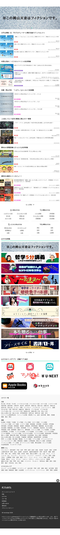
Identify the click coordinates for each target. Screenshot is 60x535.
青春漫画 (3, 429)
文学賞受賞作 (24, 413)
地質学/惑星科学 (33, 452)
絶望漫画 (45, 435)
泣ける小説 (4, 409)
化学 (21, 450)
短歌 (42, 413)
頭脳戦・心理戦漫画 (29, 441)
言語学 (41, 450)
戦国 (19, 453)
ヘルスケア (38, 455)
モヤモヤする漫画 (27, 433)
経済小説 (3, 407)
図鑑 (2, 417)
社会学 (46, 450)
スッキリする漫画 (20, 431)
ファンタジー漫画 (38, 216)
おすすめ (4, 496)
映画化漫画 (48, 433)
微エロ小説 (15, 413)
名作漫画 (45, 437)
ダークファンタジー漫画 (27, 442)
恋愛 (17, 457)
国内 (51, 461)
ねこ (9, 455)
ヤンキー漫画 (27, 439)
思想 (54, 461)
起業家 (56, 470)
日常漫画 (10, 426)
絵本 (38, 415)
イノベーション (40, 470)
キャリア (3, 468)
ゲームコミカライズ (46, 439)
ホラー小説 (8, 218)
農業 (49, 452)
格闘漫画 (36, 428)
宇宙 (18, 450)
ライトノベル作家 (22, 415)
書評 (6, 463)
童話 (6, 417)
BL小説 (3, 404)
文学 (2, 453)
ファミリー (31, 455)
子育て (3, 457)
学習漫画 (55, 433)
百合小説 (10, 407)
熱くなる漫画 (16, 437)
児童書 (53, 415)
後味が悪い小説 (35, 411)
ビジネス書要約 (12, 468)
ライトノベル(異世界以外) (8, 415)
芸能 (52, 457)
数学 (11, 452)
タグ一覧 (4, 498)
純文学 (22, 405)
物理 (53, 452)
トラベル (3, 455)
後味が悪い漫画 (14, 435)
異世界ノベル (32, 415)
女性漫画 (38, 424)
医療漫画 (10, 428)
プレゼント (35, 461)
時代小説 (21, 218)
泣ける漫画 (49, 428)
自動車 (48, 459)
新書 (22, 461)
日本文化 (11, 463)
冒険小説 (27, 409)
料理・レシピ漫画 (6, 439)
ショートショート (46, 407)
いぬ (40, 453)
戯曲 (53, 407)
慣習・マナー (24, 457)
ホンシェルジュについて (8, 492)
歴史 (38, 228)
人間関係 (8, 457)
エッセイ (16, 407)
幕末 (27, 453)
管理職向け (8, 230)
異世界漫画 (34, 426)
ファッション (22, 455)
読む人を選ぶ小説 (6, 413)
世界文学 (27, 405)
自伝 (18, 461)
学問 (25, 450)
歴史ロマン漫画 (40, 441)
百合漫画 (3, 428)
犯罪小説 (31, 413)
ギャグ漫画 (20, 422)
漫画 (2, 420)
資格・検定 (44, 468)
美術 (11, 461)
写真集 (3, 459)
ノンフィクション (30, 470)
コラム (13, 459)
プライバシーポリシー (8, 508)
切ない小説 (44, 411)
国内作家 (10, 405)
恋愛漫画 (38, 218)
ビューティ (14, 455)
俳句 (46, 413)
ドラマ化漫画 (30, 431)
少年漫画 (51, 213)
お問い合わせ (5, 503)
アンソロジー (27, 407)
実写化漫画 (23, 435)
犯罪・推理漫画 (12, 429)
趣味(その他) (4, 461)
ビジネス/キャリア (6, 466)
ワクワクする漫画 (39, 433)
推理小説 (37, 413)
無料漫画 (27, 429)
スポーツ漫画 (35, 422)
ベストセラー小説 (17, 411)
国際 (47, 461)
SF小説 (8, 216)
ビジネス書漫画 (5, 433)
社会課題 (21, 470)
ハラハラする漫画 (49, 431)
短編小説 (21, 409)
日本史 (23, 453)
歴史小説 (40, 405)
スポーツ (25, 459)
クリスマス (28, 461)
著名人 (8, 459)
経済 (33, 450)
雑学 (47, 470)
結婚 (53, 455)
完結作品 (42, 428)
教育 (50, 455)
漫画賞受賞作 (37, 437)
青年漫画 (51, 216)
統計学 (45, 452)
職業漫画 (41, 426)
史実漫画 (48, 441)
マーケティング (22, 228)
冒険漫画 (16, 426)
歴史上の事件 (34, 453)
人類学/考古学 (5, 452)
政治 (15, 452)
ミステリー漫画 (24, 424)
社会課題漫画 (5, 444)
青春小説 (33, 405)
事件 (2, 463)
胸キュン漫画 (5, 435)
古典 (10, 409)
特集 (3, 494)
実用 (56, 468)
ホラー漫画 (15, 424)
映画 (45, 457)
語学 (39, 468)
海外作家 (3, 405)
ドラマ (40, 457)
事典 (48, 415)
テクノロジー (5, 450)
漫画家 (22, 426)
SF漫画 (8, 422)
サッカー (18, 459)
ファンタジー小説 (22, 213)
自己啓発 (51, 468)
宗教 (38, 233)
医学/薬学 (12, 450)
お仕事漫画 (4, 431)
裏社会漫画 (38, 442)
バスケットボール (40, 459)
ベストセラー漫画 (16, 433)
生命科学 (25, 452)
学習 (35, 468)
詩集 (21, 407)
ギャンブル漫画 (46, 442)
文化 (16, 463)
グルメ (48, 453)
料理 (13, 457)
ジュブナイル (36, 407)
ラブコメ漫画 (36, 439)
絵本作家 (43, 415)
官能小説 (52, 405)
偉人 (10, 453)
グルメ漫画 (27, 422)
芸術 (52, 228)
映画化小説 (27, 411)
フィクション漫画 (6, 442)
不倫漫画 (23, 437)
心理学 (52, 233)
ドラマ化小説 (44, 409)
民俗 (20, 463)
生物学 (20, 452)
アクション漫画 (35, 429)
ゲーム (36, 457)
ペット (53, 453)
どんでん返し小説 (6, 411)
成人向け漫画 (48, 426)
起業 (8, 233)
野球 (14, 461)
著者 (51, 470)
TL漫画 (14, 422)
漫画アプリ (21, 429)
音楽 (49, 457)
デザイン (31, 459)
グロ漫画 (11, 431)
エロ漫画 (52, 429)
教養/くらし (4, 448)
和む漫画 (15, 439)
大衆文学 (16, 405)
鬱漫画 (20, 439)
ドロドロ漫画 (38, 431)
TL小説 (14, 404)
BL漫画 (3, 422)
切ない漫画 (38, 435)
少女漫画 (51, 218)
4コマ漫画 (17, 428)
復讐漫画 (30, 437)
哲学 (38, 230)
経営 (29, 450)
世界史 (14, 453)
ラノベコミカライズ (6, 441)
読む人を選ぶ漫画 (6, 437)
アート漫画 (15, 442)
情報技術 (11, 470)
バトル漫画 (38, 213)
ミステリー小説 (8, 213)
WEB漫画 (23, 428)
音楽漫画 (32, 424)
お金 (22, 233)
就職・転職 (4, 470)
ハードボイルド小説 (22, 404)
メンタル (45, 455)
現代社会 (42, 461)
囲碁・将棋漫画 (18, 441)
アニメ (30, 457)
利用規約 (4, 501)
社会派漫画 (31, 435)
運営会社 (4, 505)
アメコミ (29, 428)
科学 (52, 230)
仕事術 (22, 230)
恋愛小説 (21, 216)
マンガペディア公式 (15, 444)
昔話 (10, 417)
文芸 (2, 401)
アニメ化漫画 (45, 429)
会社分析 (30, 468)
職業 (16, 470)
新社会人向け (8, 228)
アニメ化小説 (35, 409)
